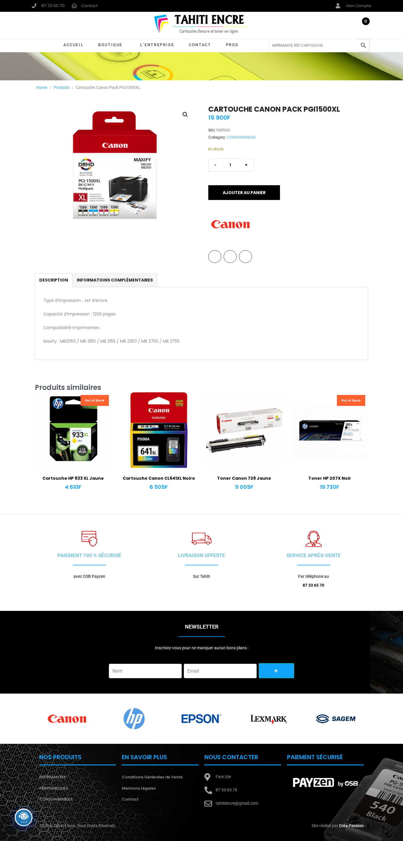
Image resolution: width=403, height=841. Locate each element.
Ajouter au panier (244, 193)
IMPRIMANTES (52, 777)
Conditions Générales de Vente (152, 777)
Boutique (110, 45)
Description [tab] (53, 280)
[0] (364, 26)
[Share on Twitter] (230, 256)
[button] (185, 114)
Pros (232, 45)
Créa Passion (351, 825)
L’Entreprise (157, 45)
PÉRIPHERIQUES (53, 788)
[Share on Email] (245, 256)
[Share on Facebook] (214, 256)
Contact (200, 45)
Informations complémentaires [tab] (115, 280)
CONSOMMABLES (241, 137)
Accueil (73, 45)
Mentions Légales (139, 788)
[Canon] (230, 224)
